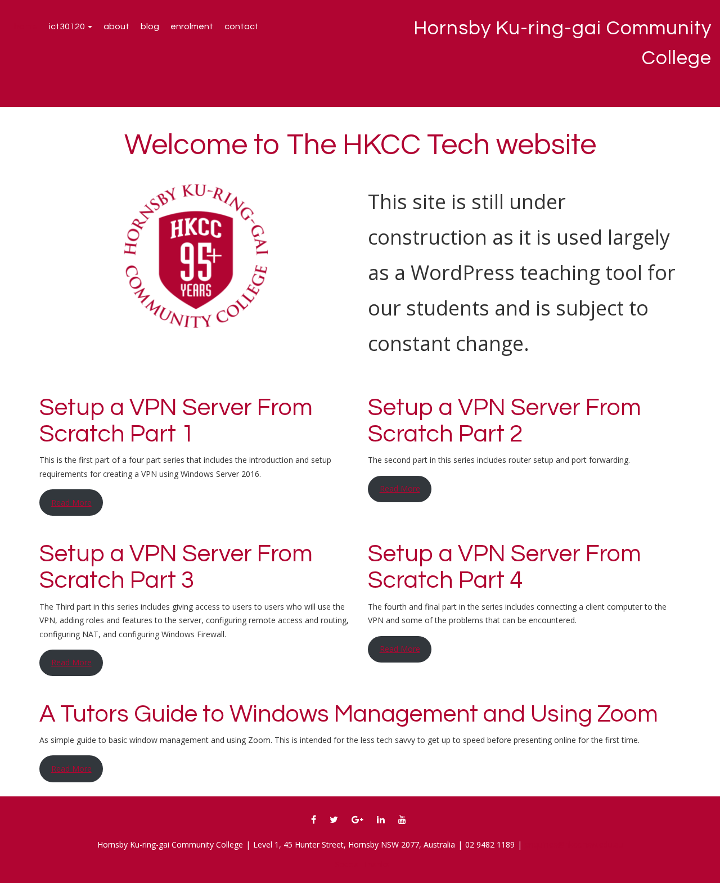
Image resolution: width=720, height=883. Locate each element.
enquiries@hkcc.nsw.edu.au (574, 844)
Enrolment (191, 26)
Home (26, 26)
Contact (241, 26)
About (116, 26)
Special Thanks (362, 864)
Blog (150, 26)
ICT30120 (68, 26)
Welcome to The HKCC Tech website (360, 145)
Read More (71, 502)
